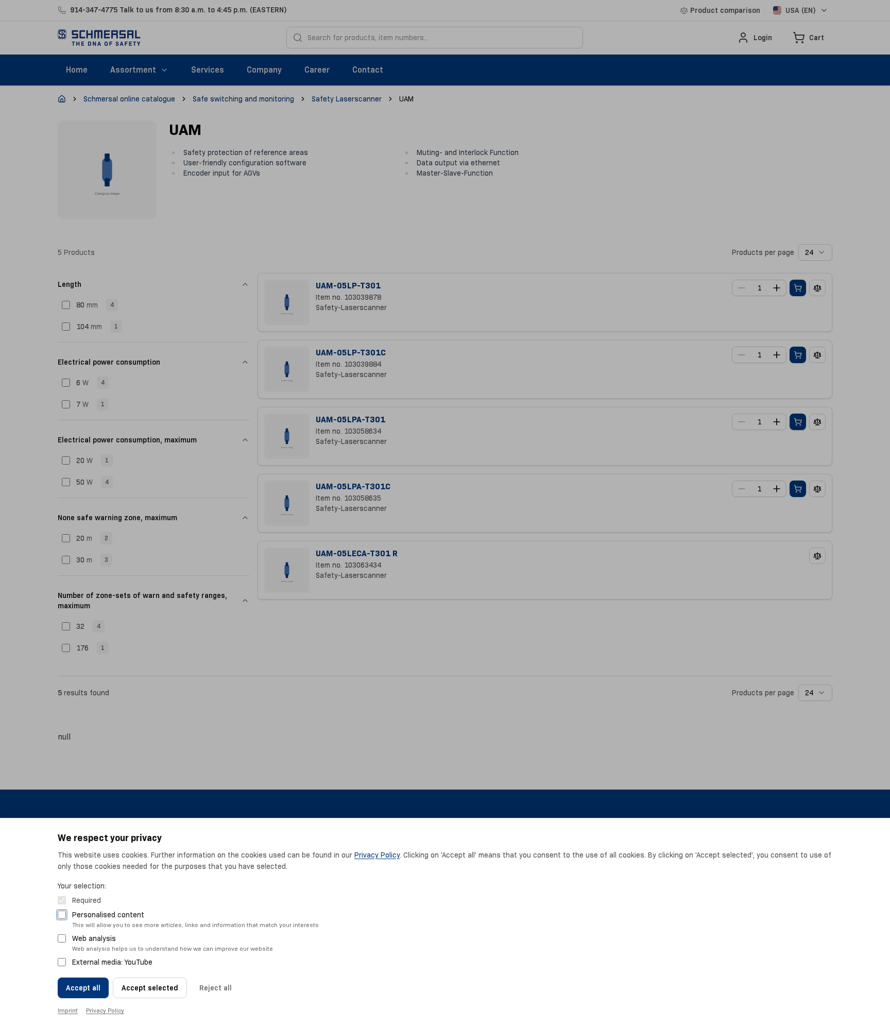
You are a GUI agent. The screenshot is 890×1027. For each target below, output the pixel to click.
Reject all (215, 987)
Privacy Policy (377, 855)
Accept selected (150, 987)
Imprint (68, 1010)
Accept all (83, 987)
